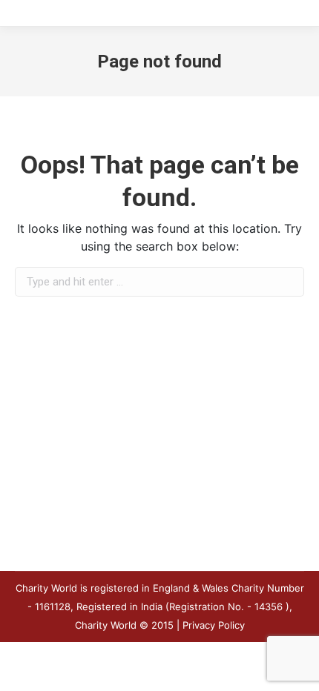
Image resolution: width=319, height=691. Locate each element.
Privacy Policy (213, 625)
